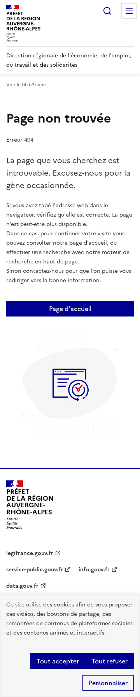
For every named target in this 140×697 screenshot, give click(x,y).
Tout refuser (109, 661)
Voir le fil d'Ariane (26, 84)
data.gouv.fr (22, 586)
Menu (129, 11)
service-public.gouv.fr (34, 569)
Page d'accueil (70, 308)
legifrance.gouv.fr (29, 553)
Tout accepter (58, 661)
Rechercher (107, 11)
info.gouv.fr (94, 569)
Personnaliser (108, 683)
